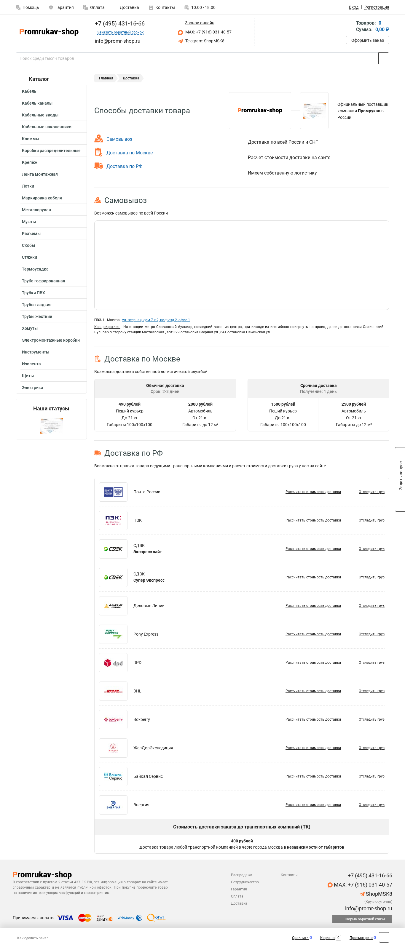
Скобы (28, 245)
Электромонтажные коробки (51, 340)
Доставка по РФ (124, 166)
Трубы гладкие (37, 304)
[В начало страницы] (384, 937)
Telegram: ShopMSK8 (204, 41)
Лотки (28, 186)
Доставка (129, 7)
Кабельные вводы (40, 115)
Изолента (31, 363)
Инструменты (35, 352)
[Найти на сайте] (383, 58)
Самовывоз (119, 139)
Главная (106, 78)
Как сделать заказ (32, 938)
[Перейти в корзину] (350, 27)
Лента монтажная (40, 174)
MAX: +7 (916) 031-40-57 (208, 32)
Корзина (327, 938)
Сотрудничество (245, 882)
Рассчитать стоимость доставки (313, 492)
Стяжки (29, 257)
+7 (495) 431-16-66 (119, 23)
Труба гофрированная (43, 281)
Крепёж (29, 162)
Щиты (28, 375)
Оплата (97, 7)
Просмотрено (361, 938)
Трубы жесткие (37, 316)
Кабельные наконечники (46, 126)
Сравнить (300, 938)
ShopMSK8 (378, 894)
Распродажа (241, 875)
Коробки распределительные (51, 150)
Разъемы (31, 233)
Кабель (29, 91)
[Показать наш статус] (51, 425)
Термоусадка (35, 269)
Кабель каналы (37, 103)
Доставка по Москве (129, 153)
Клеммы (30, 138)
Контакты (165, 7)
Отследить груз (372, 492)
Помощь (31, 7)
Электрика (32, 387)
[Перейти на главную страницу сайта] (49, 32)
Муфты (29, 221)
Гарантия (64, 7)
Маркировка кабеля (42, 198)
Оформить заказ (367, 40)
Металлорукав (36, 209)
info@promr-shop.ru (368, 908)
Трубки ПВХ (33, 292)
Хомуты (30, 328)
